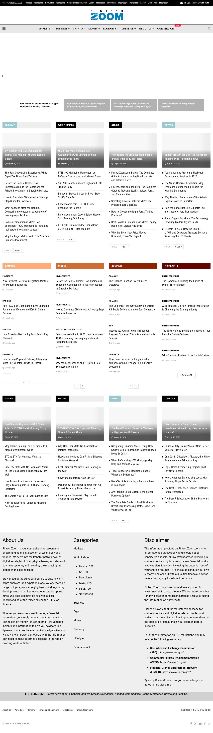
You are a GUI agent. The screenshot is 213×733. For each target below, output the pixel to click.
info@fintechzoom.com (196, 3)
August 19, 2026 (13, 164)
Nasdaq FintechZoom (34, 3)
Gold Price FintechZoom (77, 3)
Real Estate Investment (69, 330)
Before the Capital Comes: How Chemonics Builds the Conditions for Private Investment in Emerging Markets (26, 187)
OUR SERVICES (166, 28)
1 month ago (169, 314)
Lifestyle (79, 638)
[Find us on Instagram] (209, 724)
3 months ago (63, 371)
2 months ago (63, 293)
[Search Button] (209, 28)
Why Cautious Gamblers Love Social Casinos (186, 355)
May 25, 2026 (12, 437)
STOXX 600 (86, 594)
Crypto (77, 611)
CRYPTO (78, 28)
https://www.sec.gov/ (171, 652)
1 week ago (9, 318)
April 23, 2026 (65, 437)
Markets (78, 548)
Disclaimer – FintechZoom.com (78, 710)
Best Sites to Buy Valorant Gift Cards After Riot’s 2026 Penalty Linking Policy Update (25, 428)
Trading (8, 76)
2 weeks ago (9, 343)
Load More (186, 375)
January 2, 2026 (66, 164)
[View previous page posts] (23, 382)
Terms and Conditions (49, 710)
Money (78, 620)
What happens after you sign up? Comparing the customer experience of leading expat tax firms (26, 211)
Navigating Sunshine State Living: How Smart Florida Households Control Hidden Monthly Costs (133, 450)
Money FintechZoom (137, 3)
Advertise (19, 710)
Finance (113, 276)
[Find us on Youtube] (200, 724)
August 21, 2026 (173, 164)
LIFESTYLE (127, 28)
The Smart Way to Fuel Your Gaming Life (26, 495)
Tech (111, 326)
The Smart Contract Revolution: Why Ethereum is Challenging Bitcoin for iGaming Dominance (184, 187)
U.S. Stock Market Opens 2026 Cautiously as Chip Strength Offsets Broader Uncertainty (77, 154)
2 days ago (8, 290)
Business (114, 354)
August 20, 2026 (173, 437)
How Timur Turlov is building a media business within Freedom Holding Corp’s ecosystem (130, 363)
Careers (31, 710)
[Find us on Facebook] (191, 724)
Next (18, 250)
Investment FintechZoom (117, 3)
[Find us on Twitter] (195, 724)
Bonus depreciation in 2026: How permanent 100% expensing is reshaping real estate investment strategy (26, 226)
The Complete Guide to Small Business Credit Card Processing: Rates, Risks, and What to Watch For (133, 506)
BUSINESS (61, 28)
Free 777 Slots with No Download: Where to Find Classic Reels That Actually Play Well (26, 471)
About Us (6, 710)
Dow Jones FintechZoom (55, 3)
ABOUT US (145, 28)
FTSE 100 (85, 588)
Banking (7, 301)
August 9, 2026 (119, 437)
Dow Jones (85, 577)
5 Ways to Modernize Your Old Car (76, 478)
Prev (8, 250)
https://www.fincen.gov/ (176, 672)
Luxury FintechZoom (97, 3)
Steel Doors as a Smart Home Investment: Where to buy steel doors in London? (186, 428)
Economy (79, 629)
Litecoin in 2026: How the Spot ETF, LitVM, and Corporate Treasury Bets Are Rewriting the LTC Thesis (186, 232)
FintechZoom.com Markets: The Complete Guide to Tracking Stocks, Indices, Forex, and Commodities (133, 190)
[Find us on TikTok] (205, 724)
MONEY (93, 28)
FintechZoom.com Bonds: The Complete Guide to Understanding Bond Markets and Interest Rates (132, 176)
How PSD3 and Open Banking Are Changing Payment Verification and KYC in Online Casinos (25, 309)
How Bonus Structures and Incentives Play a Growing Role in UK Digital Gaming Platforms (27, 485)
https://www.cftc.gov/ (173, 662)
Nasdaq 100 (86, 566)
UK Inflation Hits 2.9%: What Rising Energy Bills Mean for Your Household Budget (25, 154)
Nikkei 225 (85, 583)
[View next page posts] (29, 382)
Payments (7, 276)
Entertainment (170, 276)
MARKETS (44, 28)
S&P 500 (84, 572)
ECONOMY (109, 28)
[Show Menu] (3, 28)
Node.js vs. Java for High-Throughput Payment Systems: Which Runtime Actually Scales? (132, 334)
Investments (63, 276)
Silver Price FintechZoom (158, 3)
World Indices (81, 557)
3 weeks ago (169, 290)
